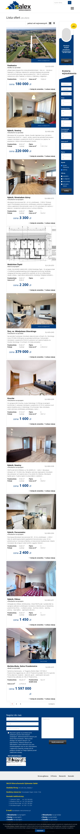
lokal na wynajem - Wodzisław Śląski (31, 259)
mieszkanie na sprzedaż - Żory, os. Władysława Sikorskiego (31, 326)
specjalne (65, 176)
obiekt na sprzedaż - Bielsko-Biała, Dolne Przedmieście (31, 664)
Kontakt (71, 776)
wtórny (65, 170)
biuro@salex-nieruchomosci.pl (21, 810)
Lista (50, 23)
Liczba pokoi (65, 119)
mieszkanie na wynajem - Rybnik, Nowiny (31, 460)
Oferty (63, 173)
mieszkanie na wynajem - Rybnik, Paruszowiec (31, 527)
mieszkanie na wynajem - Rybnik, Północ (31, 594)
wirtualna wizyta (65, 185)
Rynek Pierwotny (66, 166)
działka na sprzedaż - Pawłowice (31, 59)
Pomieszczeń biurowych (65, 130)
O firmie (54, 776)
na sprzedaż (51, 815)
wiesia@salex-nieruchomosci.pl (66, 50)
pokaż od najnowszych (37, 23)
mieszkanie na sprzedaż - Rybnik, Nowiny (31, 125)
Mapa (54, 23)
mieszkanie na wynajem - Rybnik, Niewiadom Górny (31, 192)
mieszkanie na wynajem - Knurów (31, 393)
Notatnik (62, 776)
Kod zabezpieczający (14, 756)
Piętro (63, 152)
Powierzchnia (65, 108)
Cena (62, 98)
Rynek (63, 162)
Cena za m (64, 141)
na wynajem (16, 815)
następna (51, 704)
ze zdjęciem (66, 179)
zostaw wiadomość (66, 61)
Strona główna (43, 776)
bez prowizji (66, 181)
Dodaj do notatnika (36, 89)
